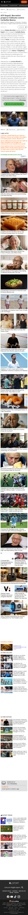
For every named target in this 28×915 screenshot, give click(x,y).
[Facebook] (8, 897)
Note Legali (11, 907)
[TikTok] (15, 897)
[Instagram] (19, 897)
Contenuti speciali (6, 891)
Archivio (16, 892)
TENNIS (5, 12)
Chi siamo (5, 907)
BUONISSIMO (14, 905)
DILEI (20, 904)
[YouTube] (11, 897)
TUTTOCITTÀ (15, 904)
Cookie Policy (21, 907)
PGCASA (4, 904)
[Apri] (2, 2)
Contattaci (15, 891)
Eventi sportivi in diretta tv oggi (10, 789)
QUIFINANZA (8, 905)
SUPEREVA (19, 905)
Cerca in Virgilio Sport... (13, 887)
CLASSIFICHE (13, 5)
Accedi (24, 2)
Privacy (16, 907)
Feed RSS (11, 892)
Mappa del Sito (22, 891)
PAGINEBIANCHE (9, 904)
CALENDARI (4, 5)
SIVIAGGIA (24, 904)
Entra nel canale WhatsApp (15, 104)
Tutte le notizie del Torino (8, 151)
